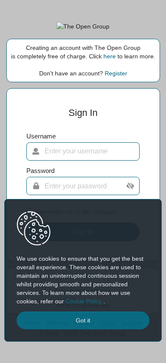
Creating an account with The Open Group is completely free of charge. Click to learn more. (83, 52)
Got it (83, 320)
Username (41, 136)
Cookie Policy (84, 301)
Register (116, 73)
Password (40, 170)
